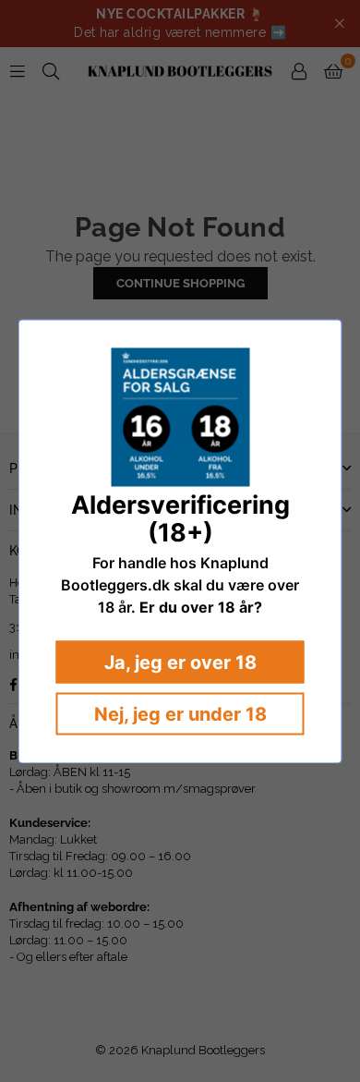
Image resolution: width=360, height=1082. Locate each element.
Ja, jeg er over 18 (180, 661)
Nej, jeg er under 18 (180, 713)
